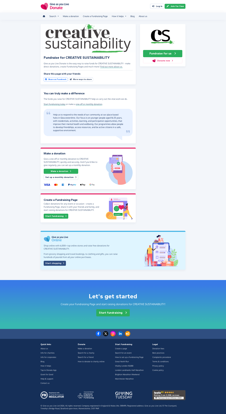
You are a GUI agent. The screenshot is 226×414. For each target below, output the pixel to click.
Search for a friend (86, 357)
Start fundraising (54, 216)
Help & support (47, 379)
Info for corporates (48, 357)
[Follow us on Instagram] (113, 335)
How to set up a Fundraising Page (129, 357)
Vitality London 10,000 (124, 366)
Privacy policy (158, 366)
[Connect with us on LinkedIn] (120, 335)
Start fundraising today (54, 104)
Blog (132, 16)
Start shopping (53, 263)
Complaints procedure (161, 357)
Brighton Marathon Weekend (127, 374)
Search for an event (123, 353)
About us (143, 16)
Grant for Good (47, 374)
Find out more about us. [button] (111, 66)
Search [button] (52, 16)
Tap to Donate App (48, 370)
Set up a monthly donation (59, 177)
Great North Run (122, 361)
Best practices (158, 353)
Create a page (121, 348)
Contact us (45, 383)
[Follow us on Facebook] (98, 335)
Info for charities (48, 353)
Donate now (163, 60)
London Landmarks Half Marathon (129, 370)
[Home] (44, 16)
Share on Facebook (57, 79)
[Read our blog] (127, 335)
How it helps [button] (118, 16)
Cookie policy (158, 370)
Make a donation (71, 16)
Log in (159, 6)
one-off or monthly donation (89, 104)
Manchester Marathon (124, 379)
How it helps (46, 366)
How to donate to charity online (91, 361)
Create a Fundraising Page (95, 16)
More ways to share (82, 79)
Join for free (177, 6)
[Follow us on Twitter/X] (105, 335)
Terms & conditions (160, 361)
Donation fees (158, 348)
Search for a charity (86, 353)
